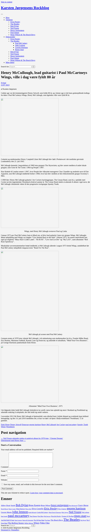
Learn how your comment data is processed (46, 493)
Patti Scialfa (4, 516)
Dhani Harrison (20, 509)
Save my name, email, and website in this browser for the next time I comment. (33, 484)
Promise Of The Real (68, 516)
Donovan (25, 425)
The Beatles (14, 24)
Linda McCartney (42, 512)
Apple (13, 505)
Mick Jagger (64, 512)
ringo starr (80, 515)
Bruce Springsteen (17, 30)
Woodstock (10, 427)
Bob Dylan (14, 26)
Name (4, 471)
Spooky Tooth (82, 425)
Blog (7, 18)
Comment (4, 467)
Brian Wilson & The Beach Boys (22, 35)
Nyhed (3, 83)
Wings (3, 427)
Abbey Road (5, 505)
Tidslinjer (9, 20)
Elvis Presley (15, 22)
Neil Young (14, 28)
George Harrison (21, 47)
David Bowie (4, 509)
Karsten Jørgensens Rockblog (25, 8)
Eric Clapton (62, 509)
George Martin (6, 512)
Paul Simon (14, 33)
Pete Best (40, 516)
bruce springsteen (60, 505)
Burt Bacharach (73, 505)
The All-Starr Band (39, 520)
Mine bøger (10, 62)
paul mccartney (71, 425)
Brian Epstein (34, 505)
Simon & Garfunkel (27, 520)
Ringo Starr (19, 50)
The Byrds (83, 520)
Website (4, 480)
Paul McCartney (21, 43)
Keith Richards (32, 512)
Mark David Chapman (55, 512)
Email (4, 475)
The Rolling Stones (16, 523)
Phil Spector (47, 516)
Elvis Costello (37, 509)
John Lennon (20, 45)
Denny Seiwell (15, 425)
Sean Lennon (18, 520)
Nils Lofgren (85, 512)
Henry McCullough (48, 425)
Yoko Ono (45, 523)
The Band (47, 520)
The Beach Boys (57, 520)
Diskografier (10, 37)
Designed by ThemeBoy (10, 530)
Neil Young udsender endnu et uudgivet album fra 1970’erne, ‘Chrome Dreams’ (32, 438)
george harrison (35, 425)
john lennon (20, 512)
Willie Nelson (28, 523)
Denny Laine (12, 509)
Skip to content (6, 2)
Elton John (28, 509)
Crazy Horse (83, 505)
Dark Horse (5, 425)
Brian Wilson (45, 505)
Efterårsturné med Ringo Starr (13, 440)
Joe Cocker (61, 425)
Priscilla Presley (56, 516)
